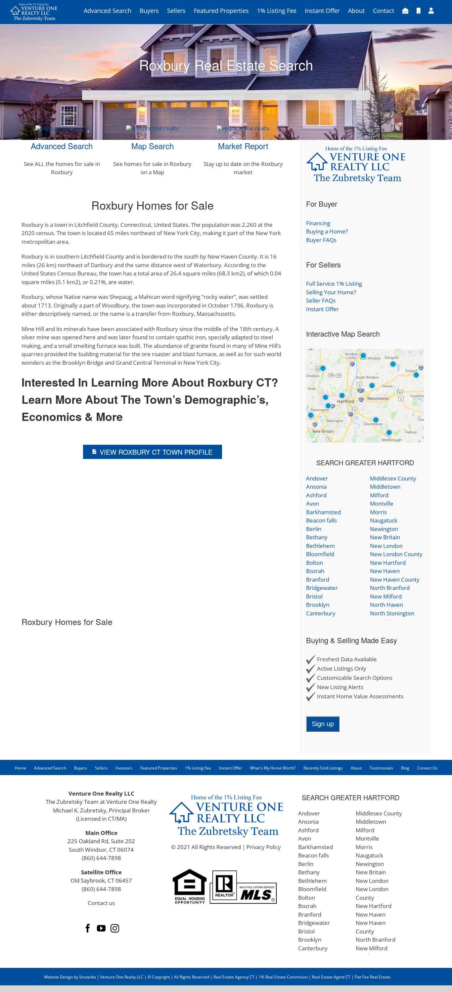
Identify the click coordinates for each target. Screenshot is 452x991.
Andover (317, 478)
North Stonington (392, 613)
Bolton (314, 562)
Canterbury (321, 613)
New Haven (385, 571)
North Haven (386, 604)
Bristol (314, 596)
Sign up (323, 723)
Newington (384, 529)
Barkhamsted (323, 512)
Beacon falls (321, 520)
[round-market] (243, 128)
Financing (318, 223)
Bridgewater (322, 588)
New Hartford (388, 562)
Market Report (243, 145)
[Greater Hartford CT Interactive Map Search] (365, 353)
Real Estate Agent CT (331, 977)
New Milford (386, 596)
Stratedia (87, 977)
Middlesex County (393, 478)
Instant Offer (322, 309)
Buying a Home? (327, 231)
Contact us (101, 903)
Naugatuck (383, 520)
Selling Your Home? (331, 292)
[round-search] (61, 128)
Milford (379, 495)
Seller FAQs (321, 300)
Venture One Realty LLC (122, 977)
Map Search (152, 145)
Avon (312, 503)
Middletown (385, 486)
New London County (396, 554)
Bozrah (315, 571)
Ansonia (316, 486)
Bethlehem (320, 546)
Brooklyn (317, 604)
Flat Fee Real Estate (372, 977)
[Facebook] (87, 928)
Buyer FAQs (321, 240)
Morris (378, 512)
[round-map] (152, 128)
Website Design (58, 977)
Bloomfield (320, 554)
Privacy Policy (264, 847)
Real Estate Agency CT (233, 977)
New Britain (385, 537)
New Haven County (395, 579)
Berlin (313, 529)
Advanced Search (62, 145)
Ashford (316, 495)
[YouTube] (101, 928)
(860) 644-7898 (101, 858)
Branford (317, 579)
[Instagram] (115, 928)
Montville (381, 503)
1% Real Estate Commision (283, 977)
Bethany (317, 537)
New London (386, 546)
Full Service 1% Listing (334, 283)
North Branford (390, 588)
